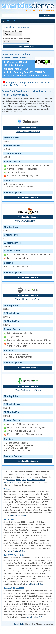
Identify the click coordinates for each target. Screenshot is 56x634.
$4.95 (10, 139)
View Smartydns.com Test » (28, 221)
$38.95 (12, 323)
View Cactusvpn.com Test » (28, 390)
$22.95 (11, 315)
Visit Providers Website (28, 128)
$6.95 (10, 229)
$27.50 (11, 147)
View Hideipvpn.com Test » (28, 299)
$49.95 (12, 155)
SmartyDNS (21, 480)
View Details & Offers (18, 515)
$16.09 (11, 406)
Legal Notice (19, 624)
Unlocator (11, 480)
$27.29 (12, 414)
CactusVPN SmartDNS (12, 482)
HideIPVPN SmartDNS (36, 480)
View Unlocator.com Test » (28, 131)
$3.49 (10, 398)
